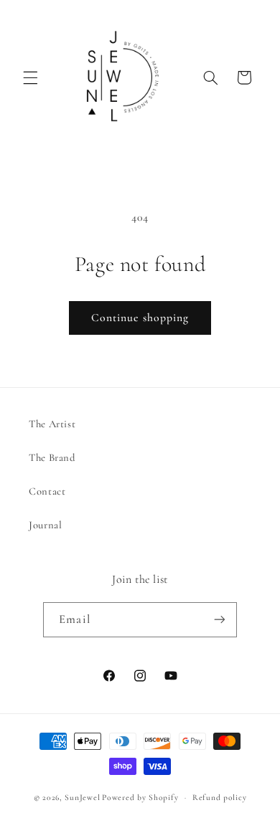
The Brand (52, 457)
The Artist (52, 423)
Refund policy (219, 797)
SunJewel (82, 797)
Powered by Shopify (140, 797)
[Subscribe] (218, 619)
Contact (47, 491)
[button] (30, 77)
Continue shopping (140, 317)
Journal (45, 524)
